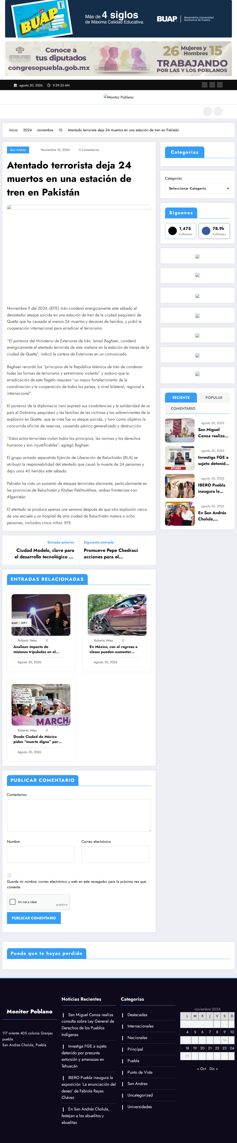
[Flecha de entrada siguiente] (149, 550)
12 (195, 1040)
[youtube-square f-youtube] (220, 85)
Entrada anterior (60, 542)
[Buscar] (207, 111)
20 (202, 1048)
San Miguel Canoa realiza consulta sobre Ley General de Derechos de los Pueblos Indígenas (213, 433)
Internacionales (140, 1026)
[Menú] (17, 111)
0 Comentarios (89, 149)
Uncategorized (140, 1095)
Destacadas (137, 1015)
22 (217, 1048)
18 (187, 1048)
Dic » (213, 1068)
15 (217, 1040)
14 (210, 1040)
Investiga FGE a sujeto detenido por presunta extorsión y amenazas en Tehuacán (213, 460)
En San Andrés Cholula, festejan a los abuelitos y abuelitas (212, 516)
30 (224, 1056)
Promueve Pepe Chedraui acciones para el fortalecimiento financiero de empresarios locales (111, 553)
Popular (214, 397)
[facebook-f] (204, 85)
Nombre (13, 841)
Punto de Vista (140, 1072)
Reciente (181, 397)
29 (217, 1056)
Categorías (173, 178)
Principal (135, 1049)
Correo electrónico (96, 841)
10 (232, 1032)
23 (224, 1048)
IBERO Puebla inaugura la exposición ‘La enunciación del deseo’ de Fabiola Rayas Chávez (213, 488)
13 (202, 1040)
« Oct (201, 1068)
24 (232, 1048)
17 (232, 1040)
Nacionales (137, 1038)
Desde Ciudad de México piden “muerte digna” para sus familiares (36, 739)
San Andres (18, 149)
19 (195, 1048)
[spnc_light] (218, 111)
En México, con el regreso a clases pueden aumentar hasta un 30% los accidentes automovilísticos (114, 649)
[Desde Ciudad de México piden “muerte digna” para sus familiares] (41, 704)
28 (210, 1056)
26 (195, 1056)
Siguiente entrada (99, 542)
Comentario (182, 408)
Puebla (133, 1061)
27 (202, 1056)
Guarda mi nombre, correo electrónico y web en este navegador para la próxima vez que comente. (76, 884)
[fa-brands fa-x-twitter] (212, 85)
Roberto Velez (27, 640)
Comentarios (16, 794)
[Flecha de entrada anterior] (9, 550)
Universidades (140, 1107)
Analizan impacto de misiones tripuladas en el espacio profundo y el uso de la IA (38, 649)
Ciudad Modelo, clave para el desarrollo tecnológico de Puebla (44, 553)
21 (210, 1048)
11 (187, 1040)
